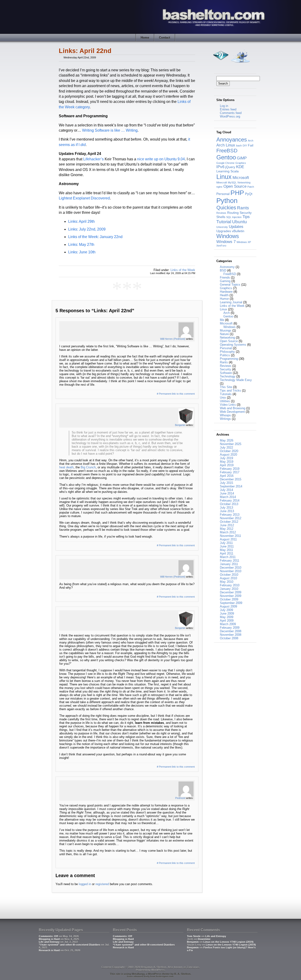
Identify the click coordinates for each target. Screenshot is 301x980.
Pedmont (180, 798)
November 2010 (230, 571)
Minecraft (221, 182)
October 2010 (229, 574)
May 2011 (226, 550)
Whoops (225, 415)
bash (239, 145)
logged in (85, 884)
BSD (223, 270)
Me (222, 320)
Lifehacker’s (93, 159)
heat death (66, 467)
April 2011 (226, 553)
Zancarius (193, 967)
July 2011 (226, 543)
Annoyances (231, 139)
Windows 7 (226, 241)
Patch (250, 186)
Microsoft (241, 177)
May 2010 (226, 581)
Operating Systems (233, 344)
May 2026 (226, 440)
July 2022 (226, 447)
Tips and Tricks (230, 390)
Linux (224, 176)
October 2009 (229, 599)
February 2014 (229, 500)
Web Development (232, 411)
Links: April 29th (81, 221)
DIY (245, 145)
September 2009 (231, 603)
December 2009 (230, 592)
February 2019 (229, 468)
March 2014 (228, 497)
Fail (250, 145)
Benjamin (180, 425)
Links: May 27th (81, 245)
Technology (227, 376)
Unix (223, 397)
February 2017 (229, 472)
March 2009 (228, 624)
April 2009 (227, 620)
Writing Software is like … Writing (110, 130)
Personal (223, 194)
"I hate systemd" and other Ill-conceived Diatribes (69, 944)
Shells (220, 217)
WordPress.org (230, 116)
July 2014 (226, 490)
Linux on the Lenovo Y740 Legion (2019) (228, 941)
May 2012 (226, 528)
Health (224, 295)
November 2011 (230, 536)
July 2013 (226, 507)
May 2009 (226, 617)
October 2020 (229, 451)
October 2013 (229, 504)
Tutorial (223, 221)
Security (246, 213)
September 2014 (231, 486)
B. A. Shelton (182, 973)
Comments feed (231, 113)
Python (227, 200)
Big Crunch (88, 467)
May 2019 (226, 461)
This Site (226, 387)
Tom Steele (194, 936)
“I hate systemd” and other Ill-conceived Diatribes (144, 944)
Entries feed (228, 109)
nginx (219, 186)
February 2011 (229, 560)
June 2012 (227, 525)
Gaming (225, 281)
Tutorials (226, 394)
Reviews (221, 212)
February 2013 (229, 514)
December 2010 (230, 567)
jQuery (230, 167)
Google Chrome (225, 163)
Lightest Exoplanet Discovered (84, 198)
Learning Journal (231, 302)
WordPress (158, 969)
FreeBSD (227, 151)
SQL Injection (234, 217)
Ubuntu (239, 221)
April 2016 (227, 476)
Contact (164, 37)
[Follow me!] (240, 64)
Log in (224, 106)
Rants (243, 207)
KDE (240, 167)
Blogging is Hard (49, 939)
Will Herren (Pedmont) (172, 338)
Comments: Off (48, 936)
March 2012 (228, 532)
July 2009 (226, 610)
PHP (237, 192)
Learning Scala (227, 171)
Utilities (225, 401)
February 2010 (229, 585)
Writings (225, 419)
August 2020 (228, 454)
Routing (233, 213)
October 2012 (229, 521)
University (222, 227)
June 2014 (227, 493)
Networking (244, 182)
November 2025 (230, 444)
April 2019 (227, 465)
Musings (225, 330)
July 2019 (226, 458)
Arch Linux (225, 145)
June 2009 (227, 613)
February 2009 (229, 627)
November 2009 (230, 596)
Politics (225, 355)
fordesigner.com (164, 976)
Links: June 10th (81, 252)
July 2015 (226, 483)
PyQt (248, 194)
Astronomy (227, 267)
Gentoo (226, 157)
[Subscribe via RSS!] (220, 64)
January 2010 (229, 589)
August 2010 (228, 578)
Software (226, 373)
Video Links (228, 404)
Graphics (240, 163)
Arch (250, 140)
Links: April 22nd (85, 50)
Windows (227, 236)
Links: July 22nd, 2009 (87, 229)
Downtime (204, 939)
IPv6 (220, 167)
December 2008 (230, 631)
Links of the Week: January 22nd (95, 237)
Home (145, 37)
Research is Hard (49, 950)
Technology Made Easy (236, 380)
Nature (224, 334)
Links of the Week (182, 270)
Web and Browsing (232, 408)
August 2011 (228, 539)
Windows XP (244, 242)
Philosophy (227, 351)
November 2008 (230, 634)
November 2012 (230, 518)
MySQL (232, 182)
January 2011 (229, 564)
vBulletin (238, 231)
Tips (246, 217)
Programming (229, 358)
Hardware (226, 291)
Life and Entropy (49, 941)
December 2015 (230, 479)
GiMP (242, 158)
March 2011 (228, 557)
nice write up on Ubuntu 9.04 (161, 159)
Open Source (234, 186)
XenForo (221, 245)
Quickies (226, 208)
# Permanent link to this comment (176, 393)
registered (102, 884)
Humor (224, 298)
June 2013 (227, 511)
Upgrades (223, 231)
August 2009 (228, 606)
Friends (225, 277)
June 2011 (227, 546)
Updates (236, 226)
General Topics (230, 284)
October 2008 (229, 638)
